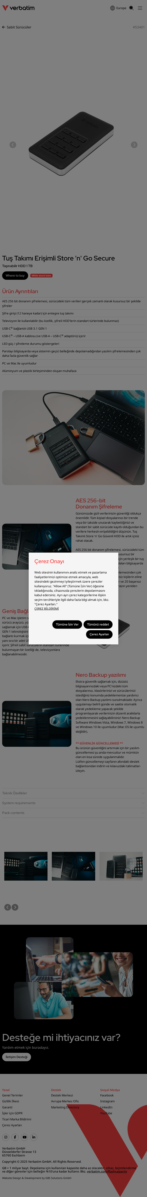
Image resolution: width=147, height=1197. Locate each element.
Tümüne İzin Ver (67, 624)
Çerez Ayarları (99, 634)
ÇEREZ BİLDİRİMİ (46, 609)
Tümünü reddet (98, 624)
